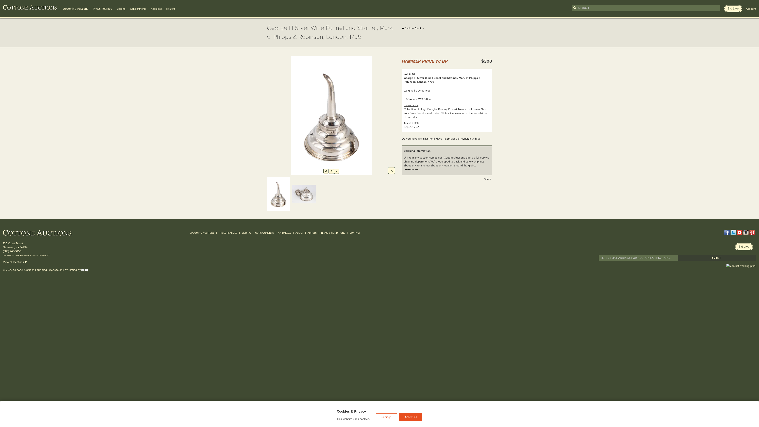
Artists (312, 232)
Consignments (138, 8)
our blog (42, 270)
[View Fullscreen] (391, 170)
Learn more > (412, 169)
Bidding (121, 8)
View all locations (14, 262)
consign (466, 138)
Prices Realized (102, 8)
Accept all (411, 417)
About (299, 232)
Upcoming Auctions (75, 8)
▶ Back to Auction (413, 28)
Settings (386, 417)
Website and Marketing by (65, 270)
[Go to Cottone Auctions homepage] (30, 7)
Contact (354, 232)
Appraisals (156, 8)
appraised (451, 138)
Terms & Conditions (333, 232)
